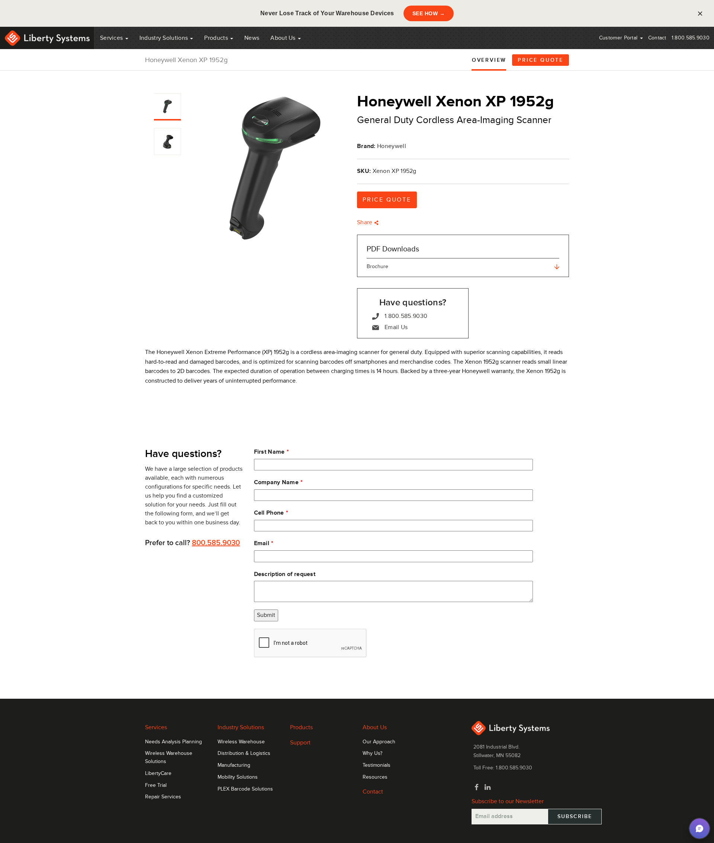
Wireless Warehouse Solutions (168, 757)
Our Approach (379, 742)
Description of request (285, 574)
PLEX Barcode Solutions (245, 789)
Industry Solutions (164, 38)
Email (262, 543)
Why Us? (372, 753)
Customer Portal (619, 38)
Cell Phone (269, 513)
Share (365, 222)
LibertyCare (158, 773)
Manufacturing (234, 765)
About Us (283, 38)
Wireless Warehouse (241, 742)
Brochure (377, 266)
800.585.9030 (216, 542)
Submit (266, 615)
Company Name (276, 482)
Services (112, 38)
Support (300, 742)
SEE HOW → (428, 13)
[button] (699, 828)
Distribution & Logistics (244, 753)
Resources (375, 777)
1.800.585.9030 (691, 38)
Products (301, 727)
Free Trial (156, 785)
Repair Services (163, 797)
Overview (489, 60)
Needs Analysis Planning (173, 742)
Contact (657, 38)
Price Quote (540, 60)
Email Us (396, 327)
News (251, 38)
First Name (269, 452)
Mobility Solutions (238, 777)
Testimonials (376, 765)
